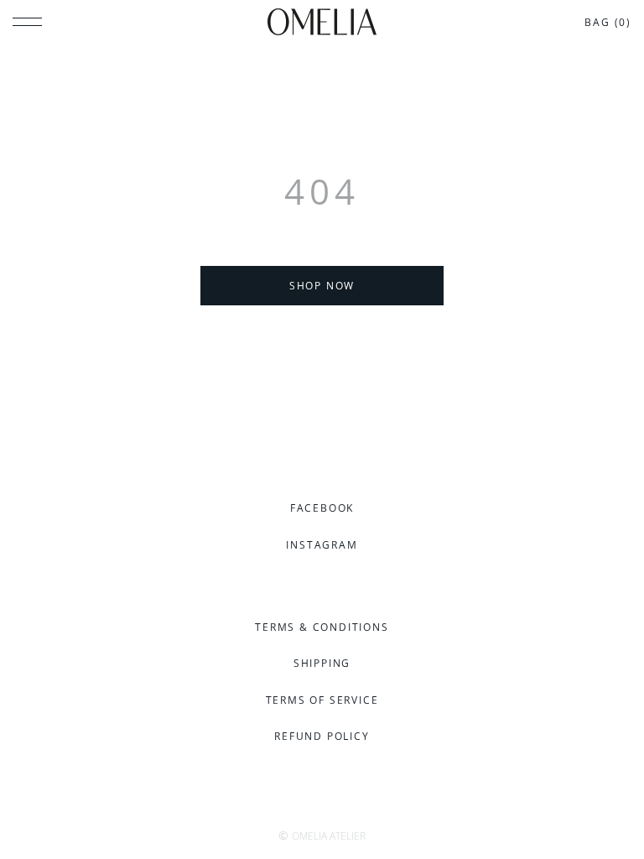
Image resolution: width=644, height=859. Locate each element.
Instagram (321, 544)
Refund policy (321, 736)
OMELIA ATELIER (329, 836)
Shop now (322, 286)
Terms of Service (322, 700)
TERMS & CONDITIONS (321, 627)
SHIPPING (322, 663)
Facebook (322, 507)
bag (607, 22)
